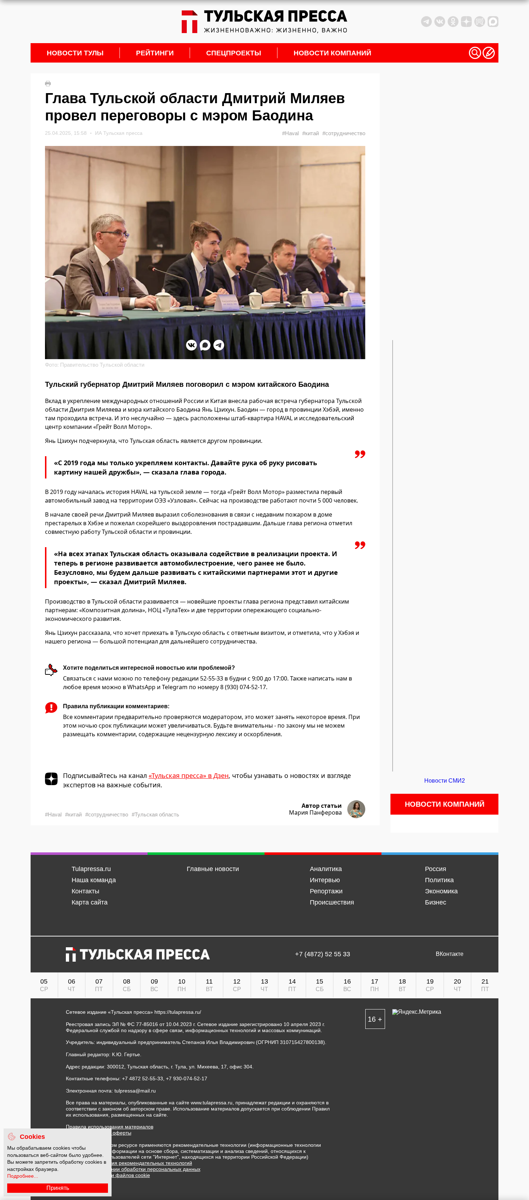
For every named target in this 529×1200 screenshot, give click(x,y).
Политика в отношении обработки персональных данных (133, 1169)
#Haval (290, 133)
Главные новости (213, 868)
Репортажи (326, 891)
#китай (310, 133)
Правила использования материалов (109, 1127)
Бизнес (435, 902)
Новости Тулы (75, 53)
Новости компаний (332, 53)
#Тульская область (155, 814)
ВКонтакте (450, 954)
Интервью (325, 880)
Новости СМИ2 (444, 781)
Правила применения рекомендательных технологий (129, 1163)
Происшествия (332, 902)
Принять (57, 1188)
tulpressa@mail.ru (135, 1091)
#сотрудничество (343, 133)
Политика (439, 880)
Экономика (441, 891)
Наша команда (94, 880)
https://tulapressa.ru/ (177, 1012)
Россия (435, 868)
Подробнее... (22, 1176)
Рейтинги (155, 53)
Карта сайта (90, 902)
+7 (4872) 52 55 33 (322, 954)
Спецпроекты (233, 53)
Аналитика (326, 868)
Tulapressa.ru (91, 868)
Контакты (85, 891)
